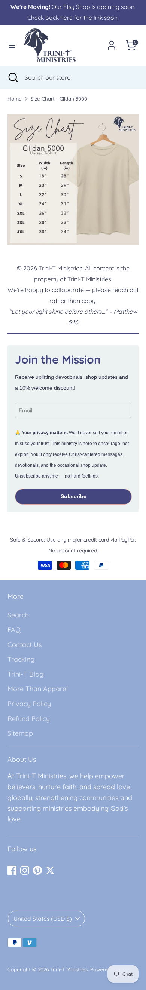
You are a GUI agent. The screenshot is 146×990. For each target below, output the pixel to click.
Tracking (20, 659)
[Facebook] (11, 870)
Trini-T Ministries (69, 969)
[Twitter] (50, 870)
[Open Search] (12, 77)
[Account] (111, 43)
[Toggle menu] (11, 45)
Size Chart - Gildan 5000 (59, 98)
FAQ (14, 629)
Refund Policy (28, 718)
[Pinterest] (37, 870)
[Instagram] (24, 870)
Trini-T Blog (25, 674)
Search (18, 615)
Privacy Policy (29, 703)
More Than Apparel (37, 688)
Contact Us (24, 644)
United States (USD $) (42, 918)
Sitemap (20, 733)
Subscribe (73, 496)
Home (14, 98)
